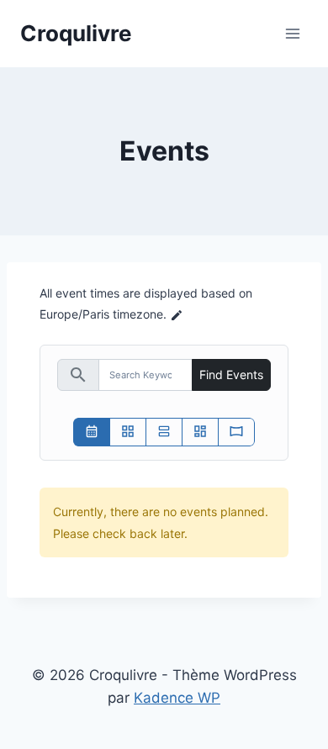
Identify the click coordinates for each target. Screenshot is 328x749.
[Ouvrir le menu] (292, 33)
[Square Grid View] (127, 432)
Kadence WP (177, 697)
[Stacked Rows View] (164, 432)
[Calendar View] (91, 432)
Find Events (231, 374)
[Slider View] (236, 432)
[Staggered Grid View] (200, 432)
